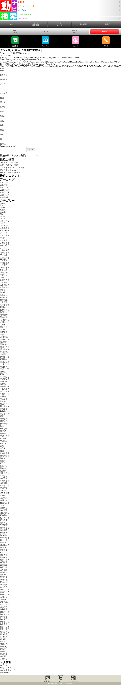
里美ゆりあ (4, 612)
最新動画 (15, 46)
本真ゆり (4, 443)
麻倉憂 (3, 656)
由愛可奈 (4, 508)
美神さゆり (4, 572)
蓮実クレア (4, 590)
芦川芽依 (4, 580)
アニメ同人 (45, 46)
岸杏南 (3, 401)
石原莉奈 (4, 530)
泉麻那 (3, 490)
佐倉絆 (3, 290)
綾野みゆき (4, 560)
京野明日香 (4, 285)
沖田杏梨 (4, 488)
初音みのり (4, 310)
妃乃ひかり (4, 374)
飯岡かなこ (4, 646)
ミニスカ (4, 93)
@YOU (3, 203)
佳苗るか (4, 295)
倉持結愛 (4, 300)
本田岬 (3, 438)
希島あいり (4, 411)
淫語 (2, 116)
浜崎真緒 (4, 495)
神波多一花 (4, 533)
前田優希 (4, 315)
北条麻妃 (4, 325)
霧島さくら (4, 632)
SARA (2, 218)
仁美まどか (4, 287)
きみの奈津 (4, 228)
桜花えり (4, 461)
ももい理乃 (4, 245)
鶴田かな (4, 654)
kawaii (2, 70)
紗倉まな (4, 550)
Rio (1, 214)
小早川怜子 (4, 391)
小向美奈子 (4, 386)
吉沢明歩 (4, 342)
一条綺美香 (4, 250)
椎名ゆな (4, 468)
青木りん (4, 642)
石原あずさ (4, 528)
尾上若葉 (4, 399)
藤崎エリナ (4, 594)
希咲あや (4, 409)
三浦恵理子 (4, 263)
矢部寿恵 (4, 525)
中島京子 (4, 273)
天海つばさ (4, 369)
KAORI (3, 212)
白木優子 (4, 510)
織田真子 (4, 562)
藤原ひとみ (4, 592)
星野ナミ (4, 421)
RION (2, 216)
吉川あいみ (4, 339)
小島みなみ (4, 389)
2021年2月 (4, 185)
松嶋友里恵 (4, 453)
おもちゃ (4, 75)
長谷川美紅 (4, 629)
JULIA (2, 210)
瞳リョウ (4, 523)
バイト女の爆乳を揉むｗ (10, 172)
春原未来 (4, 424)
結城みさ (4, 557)
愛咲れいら (4, 416)
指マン (3, 107)
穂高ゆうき (4, 538)
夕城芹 (3, 354)
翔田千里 (4, 577)
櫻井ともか (4, 473)
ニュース (75, 46)
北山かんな (4, 320)
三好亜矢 (4, 260)
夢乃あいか (4, 357)
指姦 (2, 111)
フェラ (3, 88)
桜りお (3, 458)
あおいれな (4, 221)
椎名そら (4, 466)
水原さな (4, 476)
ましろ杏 (4, 240)
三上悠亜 (4, 255)
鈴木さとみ (4, 614)
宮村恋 (3, 384)
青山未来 (4, 634)
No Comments (5, 55)
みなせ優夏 (4, 243)
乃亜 (2, 278)
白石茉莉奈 (4, 513)
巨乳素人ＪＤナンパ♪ (9, 163)
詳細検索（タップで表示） (13, 155)
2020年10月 (4, 195)
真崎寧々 (4, 515)
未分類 (3, 434)
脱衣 (2, 130)
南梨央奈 (4, 332)
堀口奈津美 (4, 349)
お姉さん (4, 79)
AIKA (2, 206)
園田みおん (4, 347)
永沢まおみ (4, 486)
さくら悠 (4, 233)
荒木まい (4, 582)
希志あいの (4, 414)
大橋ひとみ (4, 364)
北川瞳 (3, 322)
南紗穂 (3, 334)
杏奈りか (4, 446)
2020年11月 (4, 192)
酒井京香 (4, 609)
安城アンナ (4, 379)
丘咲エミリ (4, 270)
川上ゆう (4, 404)
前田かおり (4, 312)
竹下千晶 (4, 540)
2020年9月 (4, 197)
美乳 (2, 121)
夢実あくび (4, 359)
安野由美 (4, 382)
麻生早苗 (4, 659)
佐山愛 (3, 292)
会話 (2, 98)
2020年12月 (4, 190)
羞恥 (2, 125)
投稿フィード (5, 668)
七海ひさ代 (4, 253)
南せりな (4, 327)
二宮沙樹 (4, 282)
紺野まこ (4, 555)
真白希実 (4, 520)
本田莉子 (4, 441)
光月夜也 (4, 302)
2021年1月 (4, 187)
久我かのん (4, 280)
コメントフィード (7, 670)
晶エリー (4, 426)
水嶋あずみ (4, 481)
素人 (2, 552)
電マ (2, 139)
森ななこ (4, 463)
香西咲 (3, 649)
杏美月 (3, 448)
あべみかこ (4, 226)
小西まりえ (4, 394)
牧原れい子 (4, 503)
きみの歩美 (4, 230)
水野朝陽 (4, 483)
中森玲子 (4, 275)
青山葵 (3, 639)
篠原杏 (3, 542)
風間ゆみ (4, 644)
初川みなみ (4, 307)
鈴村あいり (4, 622)
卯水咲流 (4, 337)
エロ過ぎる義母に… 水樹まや (13, 168)
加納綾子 (4, 317)
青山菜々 (4, 637)
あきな (3, 223)
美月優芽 (4, 570)
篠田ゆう (4, 547)
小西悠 (3, 396)
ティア (3, 248)
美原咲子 (4, 565)
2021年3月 (4, 182)
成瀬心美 (4, 419)
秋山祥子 (4, 535)
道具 (2, 134)
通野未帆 (4, 602)
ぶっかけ (4, 84)
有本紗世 (4, 429)
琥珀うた (4, 505)
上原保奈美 (4, 268)
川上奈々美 (4, 406)
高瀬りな (4, 651)
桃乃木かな (4, 456)
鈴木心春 (4, 617)
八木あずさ (4, 305)
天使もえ (4, 367)
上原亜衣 (4, 265)
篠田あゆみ (4, 545)
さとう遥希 (4, 235)
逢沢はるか (4, 604)
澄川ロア (4, 500)
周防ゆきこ (4, 344)
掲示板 (106, 46)
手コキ (3, 102)
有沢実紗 (4, 431)
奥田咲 (3, 372)
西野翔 (3, 599)
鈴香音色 (4, 624)
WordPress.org (5, 672)
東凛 (2, 451)
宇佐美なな (4, 377)
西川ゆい (4, 597)
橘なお (3, 471)
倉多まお (4, 297)
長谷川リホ (4, 627)
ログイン (4, 665)
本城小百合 (4, 436)
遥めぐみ (4, 607)
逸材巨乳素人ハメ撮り (9, 165)
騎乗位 (3, 144)
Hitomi (2, 208)
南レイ (3, 330)
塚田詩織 (4, 352)
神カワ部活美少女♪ (8, 170)
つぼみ (3, 238)
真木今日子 (4, 518)
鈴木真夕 (4, 619)
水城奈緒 (4, 478)
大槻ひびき (4, 362)
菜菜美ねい (4, 585)
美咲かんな (4, 567)
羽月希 (3, 575)
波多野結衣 (4, 493)
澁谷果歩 (4, 498)
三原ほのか (4, 258)
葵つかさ (4, 587)
